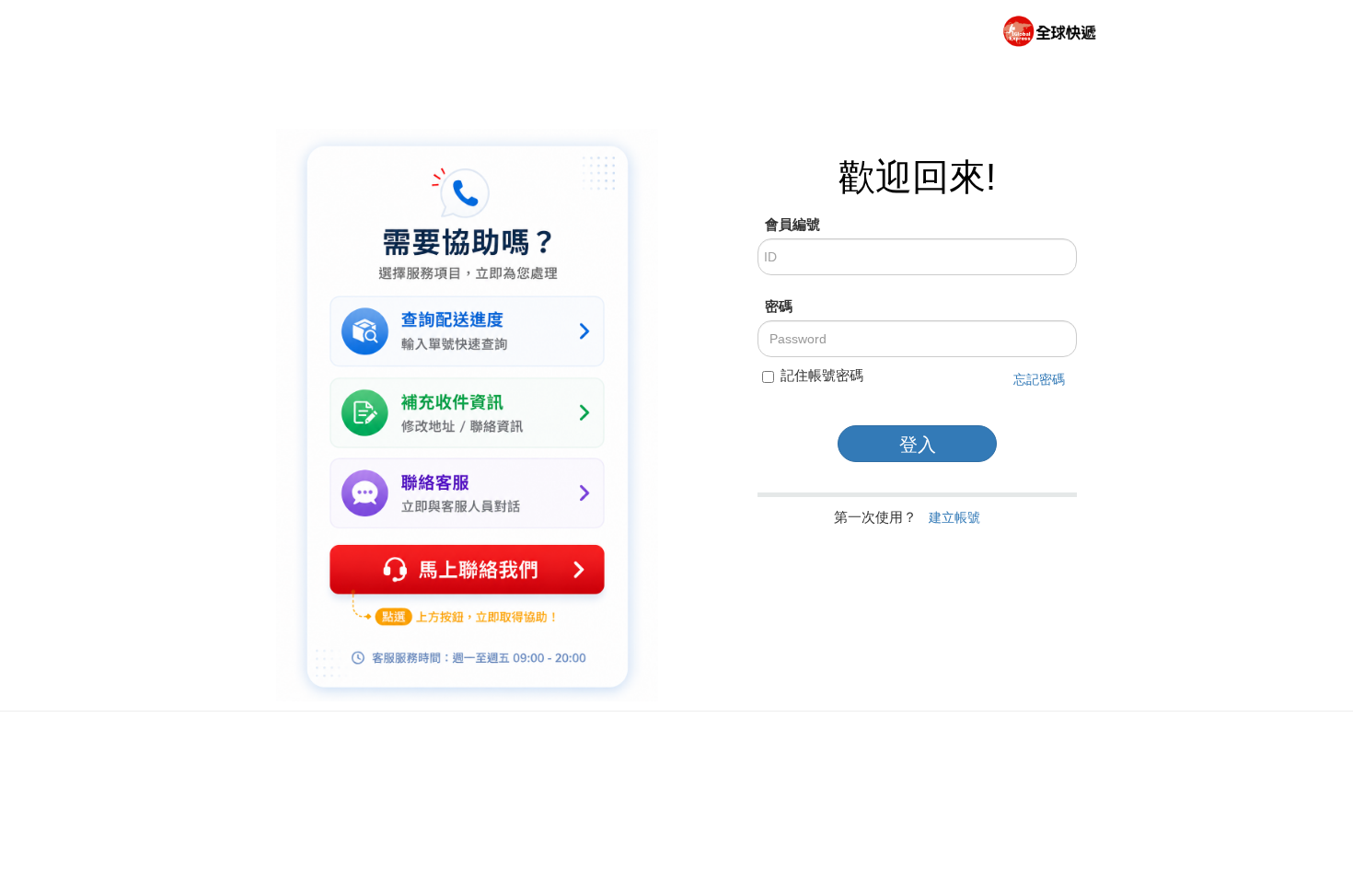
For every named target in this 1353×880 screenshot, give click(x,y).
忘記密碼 (1039, 379)
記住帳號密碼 (822, 375)
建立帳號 (954, 517)
